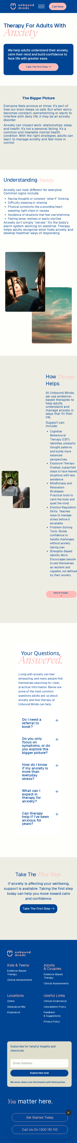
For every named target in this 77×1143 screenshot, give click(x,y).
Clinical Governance (55, 1001)
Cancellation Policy (55, 1006)
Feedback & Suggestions (52, 1014)
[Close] (68, 1113)
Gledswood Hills (16, 1006)
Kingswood (13, 1012)
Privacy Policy (52, 1021)
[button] (41, 6)
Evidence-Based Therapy (16, 972)
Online (11, 1001)
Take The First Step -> (39, 908)
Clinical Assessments (19, 979)
